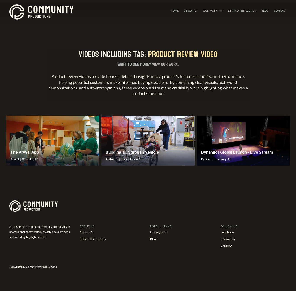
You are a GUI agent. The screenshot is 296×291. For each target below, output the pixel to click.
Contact (280, 10)
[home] (62, 11)
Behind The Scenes (242, 10)
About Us (191, 10)
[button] (213, 11)
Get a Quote (158, 232)
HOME (175, 10)
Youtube (227, 246)
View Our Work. (165, 64)
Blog (265, 10)
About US (86, 232)
